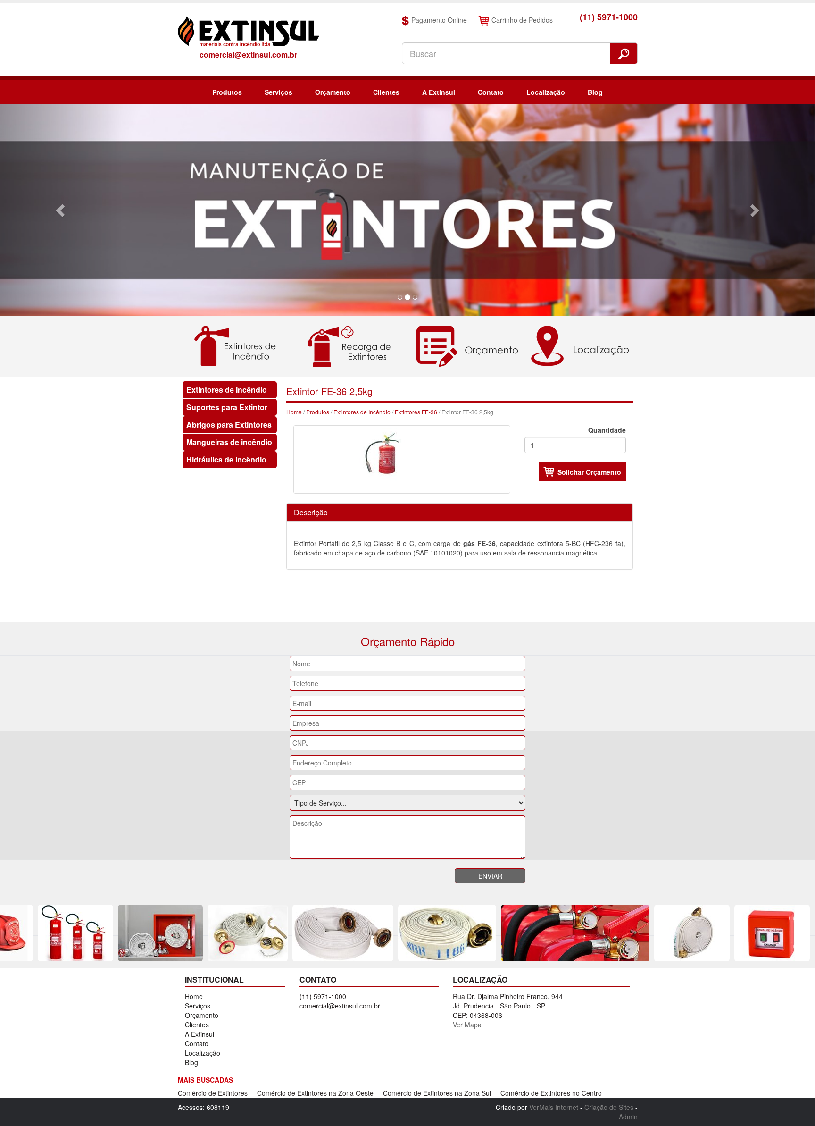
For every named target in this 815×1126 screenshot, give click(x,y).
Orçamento (332, 92)
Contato (491, 92)
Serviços (278, 92)
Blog (595, 92)
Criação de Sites (608, 1107)
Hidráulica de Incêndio (226, 459)
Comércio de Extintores (213, 1093)
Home (294, 412)
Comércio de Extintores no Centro (551, 1093)
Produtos (227, 92)
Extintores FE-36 (416, 412)
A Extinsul (438, 92)
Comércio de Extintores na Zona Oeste (315, 1093)
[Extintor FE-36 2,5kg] (401, 458)
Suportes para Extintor (226, 407)
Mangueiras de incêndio (229, 442)
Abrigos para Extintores (229, 424)
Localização (545, 92)
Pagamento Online (439, 20)
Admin (628, 1116)
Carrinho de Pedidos (522, 20)
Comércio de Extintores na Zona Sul (437, 1093)
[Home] (248, 30)
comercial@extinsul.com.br (248, 54)
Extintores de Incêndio (226, 389)
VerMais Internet (553, 1107)
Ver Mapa (467, 1024)
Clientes (386, 92)
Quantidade (607, 430)
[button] (61, 210)
